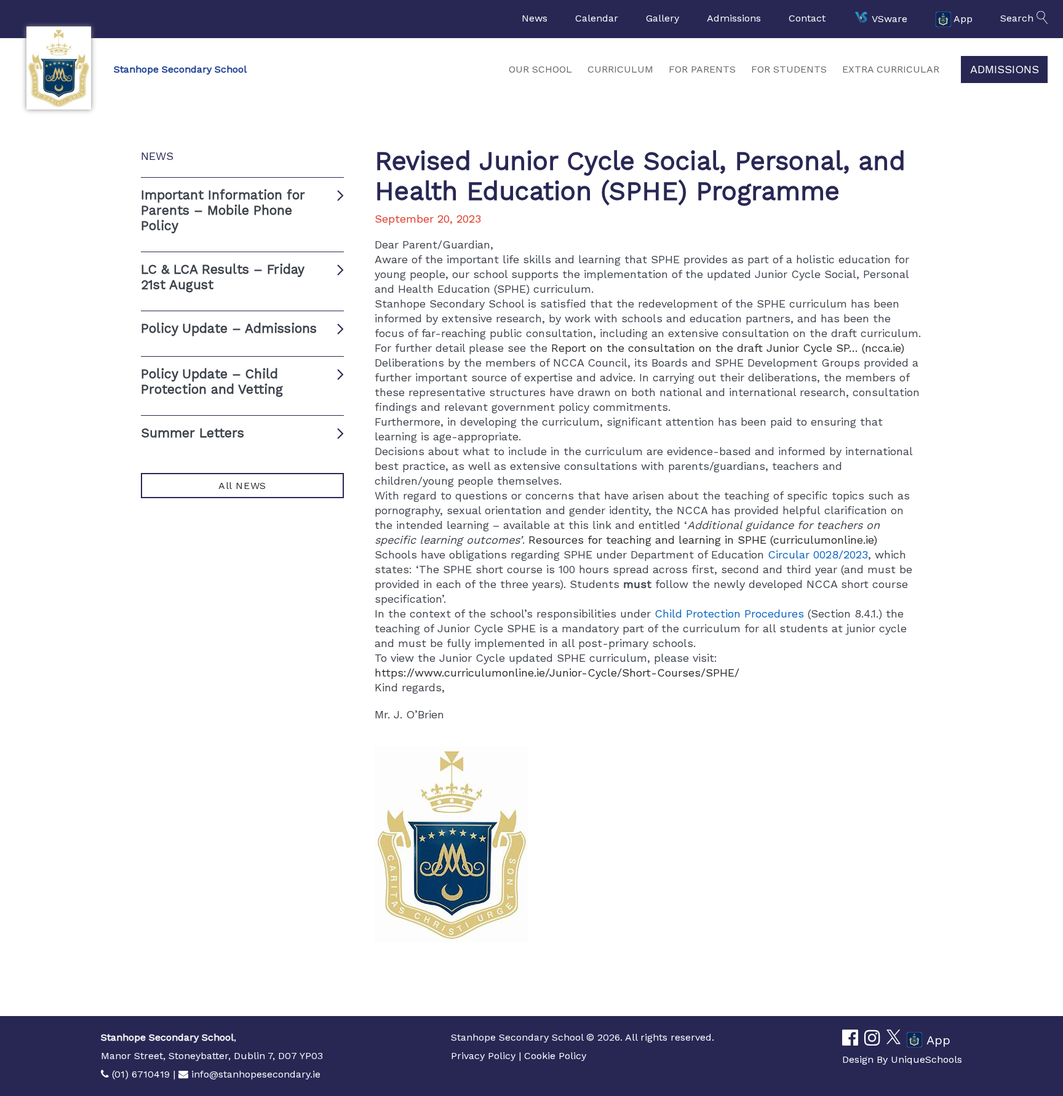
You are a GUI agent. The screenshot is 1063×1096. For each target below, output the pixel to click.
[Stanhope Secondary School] (58, 68)
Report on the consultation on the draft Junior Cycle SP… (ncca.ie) (727, 347)
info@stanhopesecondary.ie (255, 1074)
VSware (889, 18)
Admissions (734, 18)
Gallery (662, 18)
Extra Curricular (890, 69)
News (534, 18)
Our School (540, 69)
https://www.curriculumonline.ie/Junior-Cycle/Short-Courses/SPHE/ (557, 672)
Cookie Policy (555, 1056)
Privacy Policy (483, 1056)
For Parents (702, 69)
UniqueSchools (926, 1059)
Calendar (596, 18)
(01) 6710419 (141, 1074)
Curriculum (620, 69)
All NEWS (242, 485)
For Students (789, 69)
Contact (807, 18)
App (963, 18)
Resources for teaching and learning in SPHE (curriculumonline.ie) (702, 539)
